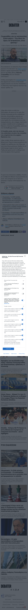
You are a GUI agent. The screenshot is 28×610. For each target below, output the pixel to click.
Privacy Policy (22, 353)
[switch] (23, 284)
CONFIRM (8, 348)
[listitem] (14, 281)
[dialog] (14, 305)
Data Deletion (6, 353)
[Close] (25, 256)
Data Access (14, 353)
